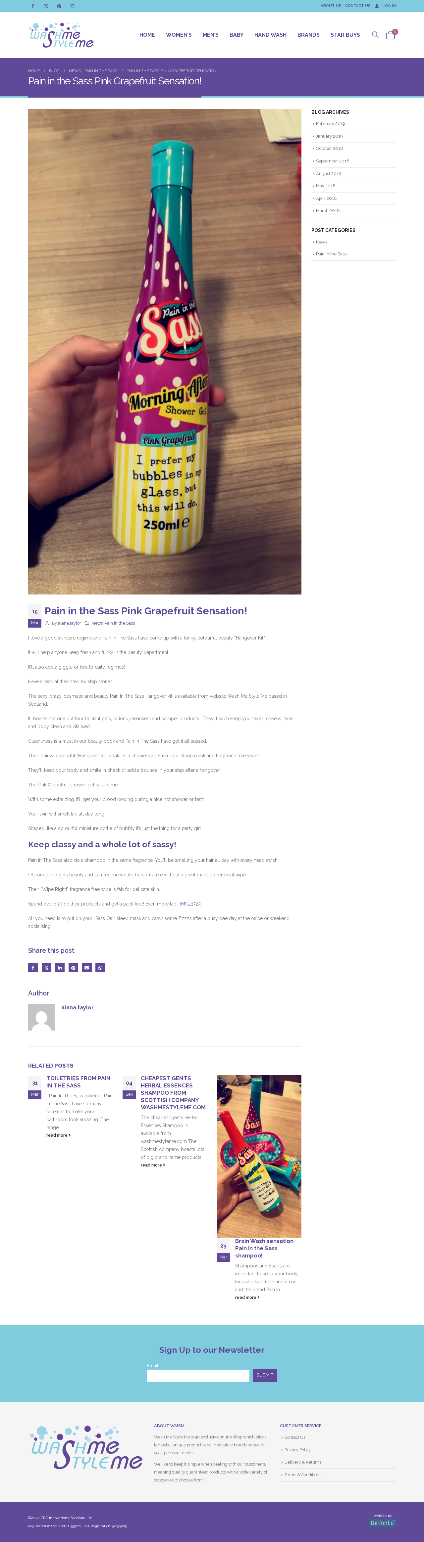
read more (57, 1135)
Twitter (46, 967)
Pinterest (73, 967)
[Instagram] (72, 6)
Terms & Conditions (303, 1474)
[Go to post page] (259, 1156)
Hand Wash (270, 35)
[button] (375, 34)
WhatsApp (100, 967)
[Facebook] (33, 6)
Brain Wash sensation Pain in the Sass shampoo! (264, 1248)
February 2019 (330, 123)
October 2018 (329, 148)
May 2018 (326, 185)
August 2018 (329, 173)
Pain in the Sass (120, 623)
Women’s (179, 35)
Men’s (211, 35)
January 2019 (329, 136)
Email (86, 967)
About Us (331, 6)
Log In (389, 6)
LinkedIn (60, 967)
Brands (308, 35)
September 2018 (332, 160)
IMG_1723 (190, 903)
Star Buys (345, 35)
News (97, 623)
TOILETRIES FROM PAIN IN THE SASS (78, 1082)
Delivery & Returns (303, 1462)
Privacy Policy (298, 1449)
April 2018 (326, 198)
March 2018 (328, 210)
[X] (46, 6)
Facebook (33, 967)
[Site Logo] (61, 35)
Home (147, 35)
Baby (236, 35)
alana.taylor (69, 623)
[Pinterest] (59, 6)
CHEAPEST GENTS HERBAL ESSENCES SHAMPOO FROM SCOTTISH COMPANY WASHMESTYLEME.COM (173, 1092)
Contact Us (358, 6)
